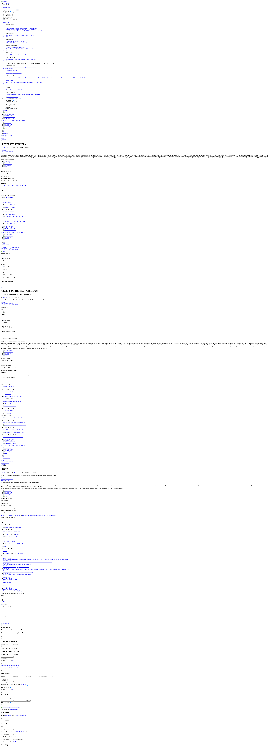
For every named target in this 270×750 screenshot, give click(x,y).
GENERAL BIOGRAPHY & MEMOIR (36, 515)
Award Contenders (21, 59)
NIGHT (5, 551)
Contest (13, 574)
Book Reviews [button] (6, 22)
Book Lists (10, 562)
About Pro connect (25, 94)
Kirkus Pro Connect (20, 572)
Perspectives (12, 47)
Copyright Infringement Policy (10, 579)
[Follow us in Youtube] (3, 601)
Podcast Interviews (7, 17)
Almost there (3, 658)
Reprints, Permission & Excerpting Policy (8, 581)
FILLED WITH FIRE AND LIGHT (11, 532)
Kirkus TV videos (42, 562)
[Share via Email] (7, 126)
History (34, 29)
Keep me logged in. (5, 687)
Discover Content (10, 94)
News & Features (7, 14)
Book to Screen (9, 48)
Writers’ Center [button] (6, 568)
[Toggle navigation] (1, 7)
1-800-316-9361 (8, 715)
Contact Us (5, 585)
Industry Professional (8, 682)
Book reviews (6, 11)
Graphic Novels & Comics (26, 30)
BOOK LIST (7, 120)
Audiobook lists (18, 35)
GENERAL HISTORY (21, 185)
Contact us (5, 575)
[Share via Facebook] (8, 124)
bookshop (6, 249)
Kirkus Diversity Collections (9, 572)
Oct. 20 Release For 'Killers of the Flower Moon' (14, 429)
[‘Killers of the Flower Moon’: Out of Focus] (13, 432)
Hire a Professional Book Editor (10, 569)
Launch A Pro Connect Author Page (79, 77)
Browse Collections (10, 89)
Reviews (5, 131)
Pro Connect (6, 18)
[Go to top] (4, 604)
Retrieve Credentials (18, 739)
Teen (19, 41)
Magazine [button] (5, 60)
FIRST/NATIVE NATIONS (35, 375)
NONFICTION (6, 245)
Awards (16, 47)
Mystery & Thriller (22, 42)
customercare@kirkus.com (20, 715)
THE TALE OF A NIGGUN (9, 541)
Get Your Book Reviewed (26, 77)
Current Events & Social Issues (13, 30)
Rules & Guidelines (29, 59)
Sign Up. (15, 741)
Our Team (9, 574)
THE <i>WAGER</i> (8, 391)
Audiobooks (9, 28)
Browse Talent (17, 94)
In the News (15, 48)
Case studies (17, 82)
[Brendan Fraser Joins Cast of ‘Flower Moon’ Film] (15, 417)
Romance (35, 28)
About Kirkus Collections (20, 89)
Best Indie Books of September (18, 120)
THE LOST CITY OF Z (8, 410)
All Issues (20, 67)
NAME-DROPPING (8, 202)
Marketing (19, 73)
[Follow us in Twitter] (3, 599)
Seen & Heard (21, 47)
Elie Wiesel (4, 472)
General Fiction (9, 41)
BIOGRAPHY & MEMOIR (7, 515)
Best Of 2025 (25, 35)
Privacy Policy (6, 577)
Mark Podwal (20, 543)
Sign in (2, 684)
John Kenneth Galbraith (7, 147)
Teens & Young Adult (36, 30)
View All (8, 27)
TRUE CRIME (15, 375)
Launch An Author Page (34, 94)
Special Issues (15, 67)
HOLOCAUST (17, 515)
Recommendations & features (26, 82)
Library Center (9, 80)
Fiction (13, 28)
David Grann (5, 297)
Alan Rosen (17, 534)
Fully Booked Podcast (31, 48)
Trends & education (10, 82)
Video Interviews (7, 15)
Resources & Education (11, 70)
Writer (4, 680)
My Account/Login (29, 572)
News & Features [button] (7, 36)
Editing (11, 73)
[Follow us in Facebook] (3, 598)
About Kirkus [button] (6, 573)
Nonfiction (20, 29)
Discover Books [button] (7, 558)
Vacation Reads (31, 35)
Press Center (19, 574)
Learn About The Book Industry (61, 569)
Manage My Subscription (19, 567)
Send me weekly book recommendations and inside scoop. (14, 686)
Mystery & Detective (28, 28)
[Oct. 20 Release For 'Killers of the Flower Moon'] (14, 425)
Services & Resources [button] (8, 68)
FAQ (16, 574)
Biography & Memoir (27, 29)
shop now (3, 136)
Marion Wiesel (17, 472)
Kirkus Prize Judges (26, 564)
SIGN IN (8, 3)
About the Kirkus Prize (20, 54)
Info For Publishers (26, 574)
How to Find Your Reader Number (18, 731)
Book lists (13, 35)
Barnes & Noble (12, 249)
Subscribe (34, 67)
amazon (2, 138)
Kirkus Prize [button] (6, 563)
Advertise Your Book (66, 77)
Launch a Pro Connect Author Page (46, 569)
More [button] (4, 83)
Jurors (26, 54)
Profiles (8, 47)
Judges (35, 59)
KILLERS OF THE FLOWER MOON (12, 401)
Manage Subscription (27, 67)
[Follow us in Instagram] (3, 600)
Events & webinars (37, 82)
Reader (5, 679)
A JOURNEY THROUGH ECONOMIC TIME (14, 221)
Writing (7, 73)
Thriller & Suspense (19, 28)
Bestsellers (8, 35)
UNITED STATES (10, 185)
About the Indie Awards (11, 59)
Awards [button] (5, 50)
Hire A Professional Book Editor (13, 77)
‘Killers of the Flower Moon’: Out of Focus (13, 437)
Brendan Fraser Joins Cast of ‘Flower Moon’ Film (14, 422)
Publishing (15, 73)
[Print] (5, 128)
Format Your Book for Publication (39, 77)
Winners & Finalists (10, 54)
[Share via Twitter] (7, 125)
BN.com (18, 249)
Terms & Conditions (7, 578)
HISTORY (5, 133)
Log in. (14, 660)
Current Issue (9, 67)
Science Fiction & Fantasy (12, 29)
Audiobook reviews (7, 12)
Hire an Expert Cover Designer (54, 77)
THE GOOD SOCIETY (8, 212)
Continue (16, 644)
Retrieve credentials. (13, 667)
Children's (43, 30)
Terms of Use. (23, 684)
